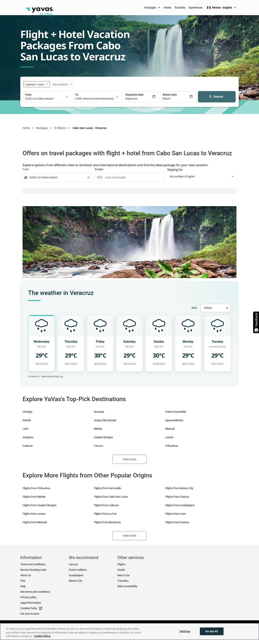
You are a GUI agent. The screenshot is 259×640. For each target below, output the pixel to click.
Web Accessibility (127, 586)
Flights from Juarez (34, 513)
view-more (129, 459)
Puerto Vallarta (78, 569)
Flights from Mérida (34, 496)
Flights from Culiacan (106, 505)
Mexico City (75, 580)
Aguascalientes (174, 420)
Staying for (175, 170)
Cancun (98, 445)
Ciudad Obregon (103, 437)
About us (25, 575)
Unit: (194, 307)
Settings (185, 631)
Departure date (135, 94)
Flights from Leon (175, 513)
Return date (170, 94)
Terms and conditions (33, 564)
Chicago (27, 411)
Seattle (27, 420)
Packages (152, 7)
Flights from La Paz (105, 513)
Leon (25, 428)
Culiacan (28, 445)
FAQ (22, 580)
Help (23, 586)
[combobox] (57, 177)
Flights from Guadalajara (180, 505)
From (28, 94)
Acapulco (28, 437)
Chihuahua (171, 445)
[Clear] (67, 96)
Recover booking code (33, 569)
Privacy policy (28, 597)
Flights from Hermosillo (107, 488)
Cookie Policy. (42, 636)
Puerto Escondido (175, 411)
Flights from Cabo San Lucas (111, 496)
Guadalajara (76, 575)
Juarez (169, 437)
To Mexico (60, 128)
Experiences (195, 7)
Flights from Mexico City (179, 488)
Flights (121, 564)
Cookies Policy (31, 608)
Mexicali (170, 428)
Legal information (30, 602)
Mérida (98, 428)
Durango (99, 411)
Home (26, 128)
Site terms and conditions (35, 591)
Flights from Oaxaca (177, 522)
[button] (139, 99)
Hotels (167, 7)
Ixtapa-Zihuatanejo (105, 420)
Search (218, 96)
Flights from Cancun (177, 496)
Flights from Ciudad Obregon (40, 505)
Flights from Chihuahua (36, 488)
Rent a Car (123, 575)
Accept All (211, 631)
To (76, 94)
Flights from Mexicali (35, 522)
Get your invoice (29, 613)
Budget (99, 169)
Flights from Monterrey (107, 522)
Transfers (179, 7)
